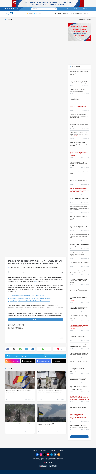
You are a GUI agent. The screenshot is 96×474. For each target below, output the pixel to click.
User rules (55, 472)
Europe (88, 19)
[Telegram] (13, 9)
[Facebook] (5, 9)
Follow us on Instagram (13, 361)
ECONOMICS (78, 13)
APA (35, 281)
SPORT (86, 13)
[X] (9, 9)
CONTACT (43, 450)
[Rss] (17, 9)
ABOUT (35, 450)
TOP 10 (61, 450)
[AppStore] (53, 466)
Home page (82, 19)
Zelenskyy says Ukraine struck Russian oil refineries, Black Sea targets (30, 301)
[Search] (55, 9)
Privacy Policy (62, 472)
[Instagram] (7, 9)
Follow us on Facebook (44, 361)
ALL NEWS (58, 13)
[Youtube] (11, 9)
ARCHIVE (52, 450)
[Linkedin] (15, 9)
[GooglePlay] (43, 466)
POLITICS (65, 13)
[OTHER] (89, 13)
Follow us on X (58, 361)
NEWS (72, 13)
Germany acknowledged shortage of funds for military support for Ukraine (30, 298)
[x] (44, 454)
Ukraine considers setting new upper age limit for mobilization (27, 295)
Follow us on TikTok (28, 361)
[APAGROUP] (48, 462)
